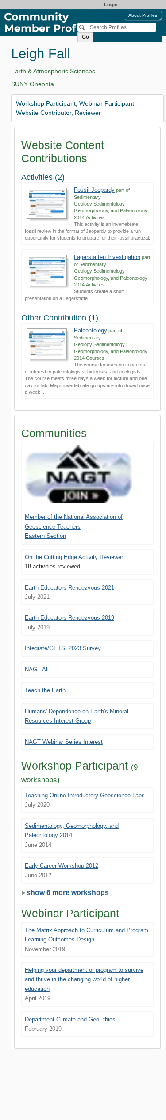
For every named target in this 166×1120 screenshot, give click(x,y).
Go (85, 37)
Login (111, 4)
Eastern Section (45, 536)
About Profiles (142, 15)
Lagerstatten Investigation (107, 257)
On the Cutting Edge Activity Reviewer (74, 557)
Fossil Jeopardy (94, 190)
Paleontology (90, 330)
